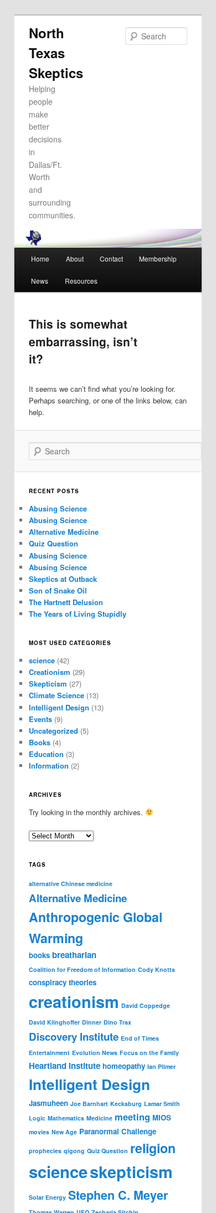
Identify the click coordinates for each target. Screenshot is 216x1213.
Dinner (91, 1022)
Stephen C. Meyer (118, 1195)
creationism (74, 1001)
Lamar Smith (162, 1103)
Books (39, 742)
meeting (132, 1116)
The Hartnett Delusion (66, 602)
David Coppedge (145, 1005)
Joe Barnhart (89, 1103)
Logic (37, 1118)
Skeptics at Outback (63, 579)
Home (40, 258)
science (42, 660)
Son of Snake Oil (58, 590)
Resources (81, 280)
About (75, 258)
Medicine (99, 1118)
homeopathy (123, 1066)
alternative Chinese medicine (70, 883)
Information (49, 765)
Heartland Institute (64, 1066)
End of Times (140, 1038)
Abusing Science (58, 508)
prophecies (45, 1151)
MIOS (161, 1117)
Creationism (49, 672)
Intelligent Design (59, 707)
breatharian (74, 955)
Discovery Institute (74, 1036)
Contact (111, 258)
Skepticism (48, 683)
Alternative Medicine (64, 531)
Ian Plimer (161, 1066)
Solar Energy (47, 1197)
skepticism (131, 1171)
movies (39, 1132)
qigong (74, 1151)
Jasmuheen (48, 1103)
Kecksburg (126, 1103)
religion (153, 1148)
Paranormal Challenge (117, 1131)
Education (46, 754)
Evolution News (94, 1052)
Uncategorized (53, 730)
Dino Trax (117, 1022)
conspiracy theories (62, 982)
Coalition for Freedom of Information (82, 969)
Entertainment (49, 1052)
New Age (64, 1132)
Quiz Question (53, 543)
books (39, 955)
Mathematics (66, 1118)
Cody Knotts (156, 969)
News (39, 280)
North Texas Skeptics (56, 52)
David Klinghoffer (54, 1022)
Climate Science (56, 695)
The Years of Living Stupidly (77, 613)
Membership (158, 258)
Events (40, 719)
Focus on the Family (149, 1052)
